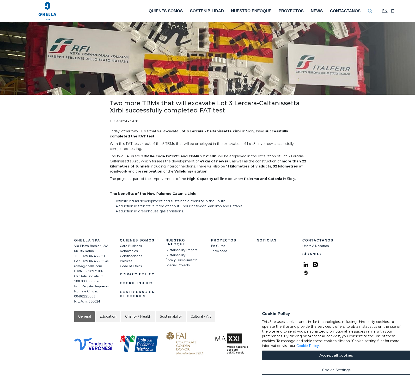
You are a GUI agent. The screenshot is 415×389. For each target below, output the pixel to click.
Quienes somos (166, 11)
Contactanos (345, 11)
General (84, 316)
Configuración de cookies (137, 294)
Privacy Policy (137, 274)
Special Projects (177, 265)
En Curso (218, 246)
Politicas (126, 261)
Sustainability (175, 255)
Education (107, 316)
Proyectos (291, 11)
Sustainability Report (181, 250)
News (317, 11)
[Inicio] (47, 11)
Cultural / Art (200, 316)
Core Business (131, 246)
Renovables (129, 251)
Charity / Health (138, 316)
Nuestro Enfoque (251, 11)
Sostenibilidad (207, 11)
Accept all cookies (336, 355)
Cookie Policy (136, 283)
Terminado (219, 251)
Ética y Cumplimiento (181, 260)
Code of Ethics (131, 266)
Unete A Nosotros (315, 246)
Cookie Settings (336, 370)
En (384, 11)
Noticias (267, 240)
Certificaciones (131, 256)
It (392, 11)
